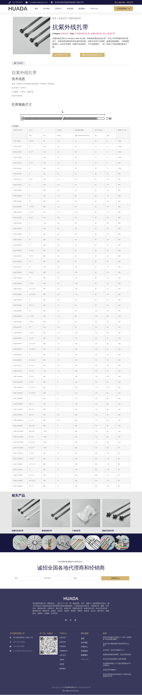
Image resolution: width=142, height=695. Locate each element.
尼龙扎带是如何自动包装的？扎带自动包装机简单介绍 (117, 675)
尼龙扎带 (62, 18)
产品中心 (58, 9)
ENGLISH (94, 9)
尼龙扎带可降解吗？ (110, 670)
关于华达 (46, 9)
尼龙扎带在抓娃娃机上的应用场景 (114, 659)
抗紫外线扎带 (96, 33)
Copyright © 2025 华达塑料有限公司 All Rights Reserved (71, 687)
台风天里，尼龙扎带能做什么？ (114, 650)
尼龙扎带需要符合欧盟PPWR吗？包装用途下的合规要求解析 (117, 638)
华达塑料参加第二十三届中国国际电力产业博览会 (117, 664)
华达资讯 (70, 9)
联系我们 (82, 9)
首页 (36, 9)
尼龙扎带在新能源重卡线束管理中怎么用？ (116, 644)
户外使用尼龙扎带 (82, 33)
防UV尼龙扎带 (109, 33)
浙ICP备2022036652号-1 (71, 691)
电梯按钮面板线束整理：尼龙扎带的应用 (117, 654)
